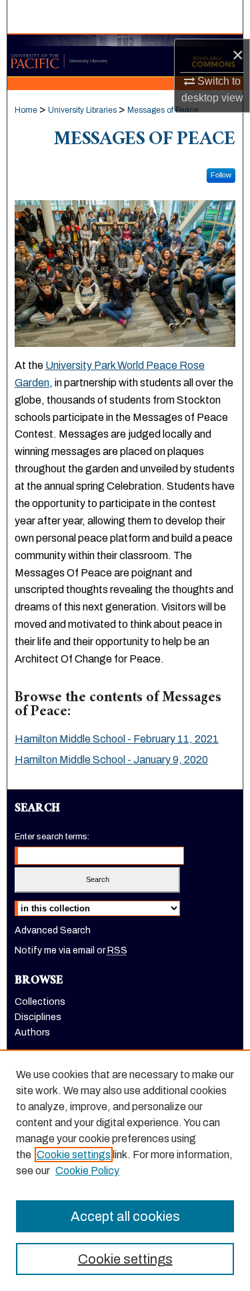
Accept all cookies (125, 1216)
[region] (125, 1170)
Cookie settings (74, 1154)
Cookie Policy (87, 1170)
